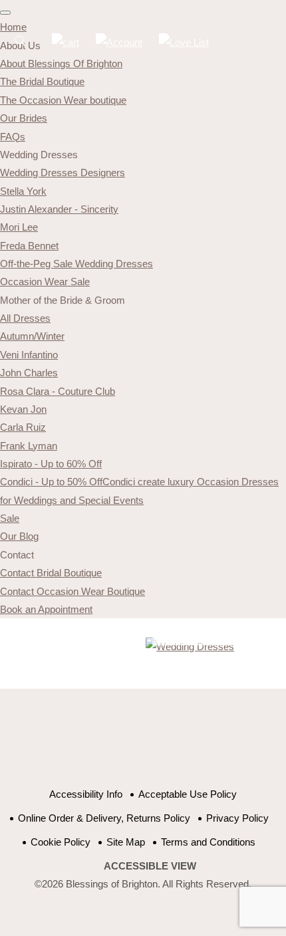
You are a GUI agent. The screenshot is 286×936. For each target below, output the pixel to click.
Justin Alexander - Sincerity (59, 209)
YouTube (131, 745)
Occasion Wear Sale (45, 281)
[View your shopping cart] (65, 42)
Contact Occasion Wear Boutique (72, 591)
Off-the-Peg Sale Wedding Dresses (76, 263)
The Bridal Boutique (42, 81)
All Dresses (25, 318)
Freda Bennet (29, 245)
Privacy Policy (237, 818)
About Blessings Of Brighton (61, 63)
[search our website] (20, 47)
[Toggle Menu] (5, 13)
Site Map (125, 842)
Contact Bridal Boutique (51, 572)
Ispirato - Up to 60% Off (51, 463)
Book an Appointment (46, 609)
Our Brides (23, 118)
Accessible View (150, 866)
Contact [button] (17, 554)
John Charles (29, 372)
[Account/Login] (119, 42)
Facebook (98, 745)
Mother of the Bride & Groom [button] (62, 300)
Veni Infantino (29, 354)
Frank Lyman (28, 445)
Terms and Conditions (208, 842)
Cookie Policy (60, 842)
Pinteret (164, 745)
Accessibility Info (85, 794)
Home (13, 27)
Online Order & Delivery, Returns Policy (104, 818)
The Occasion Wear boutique (63, 100)
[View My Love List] (184, 42)
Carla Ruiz (23, 427)
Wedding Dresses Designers (62, 172)
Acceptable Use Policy (187, 794)
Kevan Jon (23, 409)
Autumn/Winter (32, 336)
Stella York (23, 191)
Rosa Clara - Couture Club (57, 391)
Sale (9, 518)
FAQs (12, 136)
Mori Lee (19, 227)
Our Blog (19, 536)
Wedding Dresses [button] (39, 154)
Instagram (198, 745)
